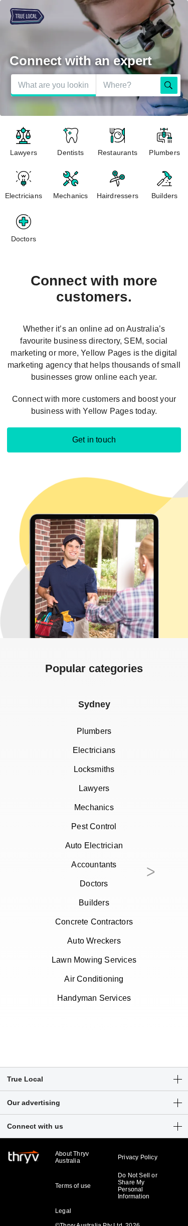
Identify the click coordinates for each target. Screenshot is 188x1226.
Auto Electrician (94, 845)
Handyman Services (94, 998)
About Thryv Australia (72, 1157)
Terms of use (73, 1185)
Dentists (70, 152)
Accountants (93, 864)
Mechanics (70, 196)
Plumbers (164, 152)
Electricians (23, 196)
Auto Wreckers (94, 941)
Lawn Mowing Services (94, 960)
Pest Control (93, 826)
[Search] (168, 85)
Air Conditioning (93, 979)
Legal (63, 1210)
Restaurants (117, 152)
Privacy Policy (137, 1157)
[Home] (22, 17)
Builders (164, 196)
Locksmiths (94, 769)
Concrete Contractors (94, 921)
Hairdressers (117, 196)
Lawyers (23, 152)
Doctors (23, 239)
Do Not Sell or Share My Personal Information (137, 1186)
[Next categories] (150, 875)
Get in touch (94, 439)
